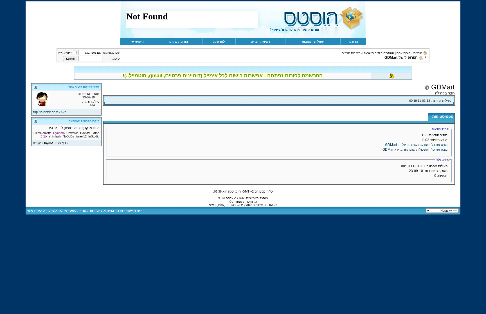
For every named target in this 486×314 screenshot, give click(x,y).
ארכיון (41, 210)
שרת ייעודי (133, 210)
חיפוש (139, 41)
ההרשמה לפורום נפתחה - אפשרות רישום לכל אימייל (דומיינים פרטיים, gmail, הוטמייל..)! (223, 75)
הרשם (353, 41)
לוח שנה (219, 41)
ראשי (31, 210)
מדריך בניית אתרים (109, 210)
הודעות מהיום (178, 41)
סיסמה (115, 58)
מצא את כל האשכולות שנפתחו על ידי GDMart (414, 150)
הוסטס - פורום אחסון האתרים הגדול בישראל (393, 53)
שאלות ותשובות (313, 41)
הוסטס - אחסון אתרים (63, 210)
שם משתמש (111, 52)
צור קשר (88, 210)
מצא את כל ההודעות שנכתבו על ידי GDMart (416, 145)
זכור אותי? (65, 53)
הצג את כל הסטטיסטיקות (49, 112)
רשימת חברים (260, 41)
